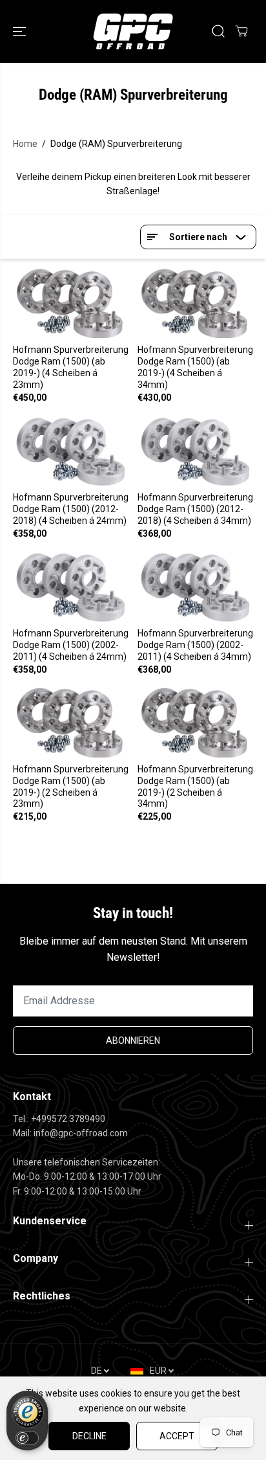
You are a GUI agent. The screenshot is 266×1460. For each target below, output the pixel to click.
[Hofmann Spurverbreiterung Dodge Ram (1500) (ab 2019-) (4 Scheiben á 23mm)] (70, 303)
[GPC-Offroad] (133, 31)
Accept (176, 1436)
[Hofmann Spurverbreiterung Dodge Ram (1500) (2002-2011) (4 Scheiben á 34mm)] (195, 586)
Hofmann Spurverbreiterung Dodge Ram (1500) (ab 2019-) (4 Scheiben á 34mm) (195, 367)
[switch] (27, 1438)
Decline (89, 1436)
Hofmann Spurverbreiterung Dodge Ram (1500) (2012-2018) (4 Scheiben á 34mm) (195, 509)
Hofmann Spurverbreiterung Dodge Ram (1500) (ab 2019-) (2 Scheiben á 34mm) (195, 786)
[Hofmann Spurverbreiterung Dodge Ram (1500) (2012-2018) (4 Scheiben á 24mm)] (70, 450)
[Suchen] (218, 31)
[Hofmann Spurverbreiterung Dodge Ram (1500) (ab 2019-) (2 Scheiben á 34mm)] (195, 722)
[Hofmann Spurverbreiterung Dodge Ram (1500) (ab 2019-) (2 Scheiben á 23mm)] (70, 722)
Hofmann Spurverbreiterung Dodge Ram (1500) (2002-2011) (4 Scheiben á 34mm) (195, 645)
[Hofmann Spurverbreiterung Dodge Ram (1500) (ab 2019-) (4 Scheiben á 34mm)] (195, 303)
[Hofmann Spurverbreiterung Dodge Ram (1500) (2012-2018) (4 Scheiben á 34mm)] (195, 450)
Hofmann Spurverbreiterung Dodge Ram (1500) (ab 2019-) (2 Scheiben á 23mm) (70, 786)
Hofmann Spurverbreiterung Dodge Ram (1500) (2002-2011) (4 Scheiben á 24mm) (70, 645)
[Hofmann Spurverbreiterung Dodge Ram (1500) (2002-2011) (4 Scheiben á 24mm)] (70, 586)
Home (25, 144)
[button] (20, 31)
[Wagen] (241, 31)
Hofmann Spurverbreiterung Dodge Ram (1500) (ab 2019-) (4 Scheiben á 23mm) (70, 367)
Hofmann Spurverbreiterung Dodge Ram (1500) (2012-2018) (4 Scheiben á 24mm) (70, 509)
